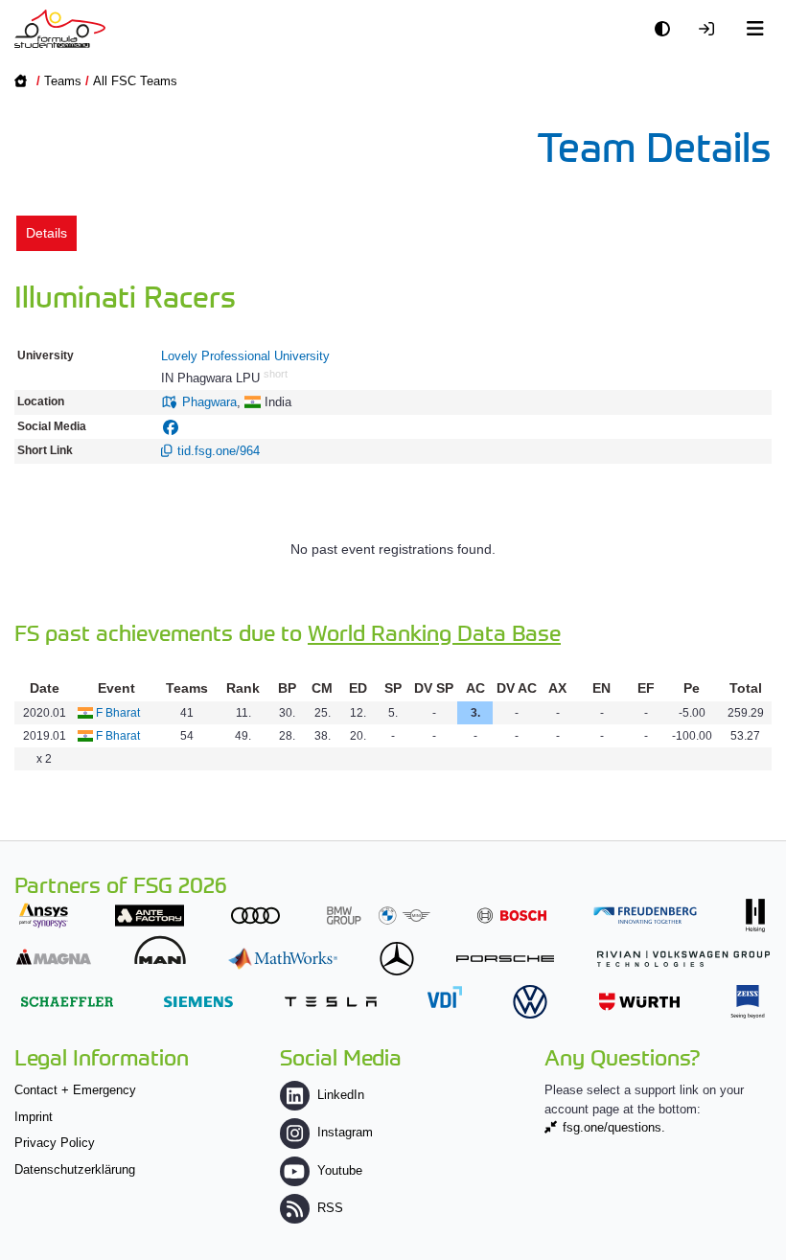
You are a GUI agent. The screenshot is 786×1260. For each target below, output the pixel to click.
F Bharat (118, 713)
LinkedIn (340, 1095)
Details (46, 233)
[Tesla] (331, 1002)
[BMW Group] (378, 915)
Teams (62, 81)
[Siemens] (198, 1002)
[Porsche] (505, 958)
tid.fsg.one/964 (218, 451)
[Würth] (639, 1002)
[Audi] (255, 915)
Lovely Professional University (245, 356)
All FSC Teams (135, 81)
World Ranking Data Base (434, 632)
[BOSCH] (511, 915)
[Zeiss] (747, 1002)
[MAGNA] (53, 957)
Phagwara (209, 402)
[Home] (59, 29)
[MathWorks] (282, 958)
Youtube (339, 1170)
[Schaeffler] (67, 1002)
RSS (330, 1208)
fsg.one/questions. (614, 1127)
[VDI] (445, 997)
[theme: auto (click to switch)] (667, 29)
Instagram (345, 1132)
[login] (711, 29)
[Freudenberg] (645, 915)
